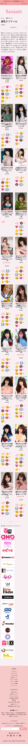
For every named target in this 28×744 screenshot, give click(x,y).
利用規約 (14, 700)
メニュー (5, 3)
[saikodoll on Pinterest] (14, 735)
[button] (6, 262)
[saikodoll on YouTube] (20, 735)
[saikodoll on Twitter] (8, 735)
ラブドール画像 (14, 681)
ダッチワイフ (14, 673)
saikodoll (13, 740)
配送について (14, 704)
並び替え (3, 24)
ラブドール (14, 671)
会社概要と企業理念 (14, 698)
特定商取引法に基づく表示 (14, 706)
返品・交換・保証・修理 (14, 702)
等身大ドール (14, 677)
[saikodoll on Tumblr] (17, 735)
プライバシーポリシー (14, 696)
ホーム (2, 18)
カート (25, 3)
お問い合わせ (14, 692)
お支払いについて (14, 694)
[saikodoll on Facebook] (11, 735)
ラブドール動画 (14, 683)
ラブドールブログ (14, 679)
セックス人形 (14, 675)
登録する (23, 729)
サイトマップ (14, 685)
